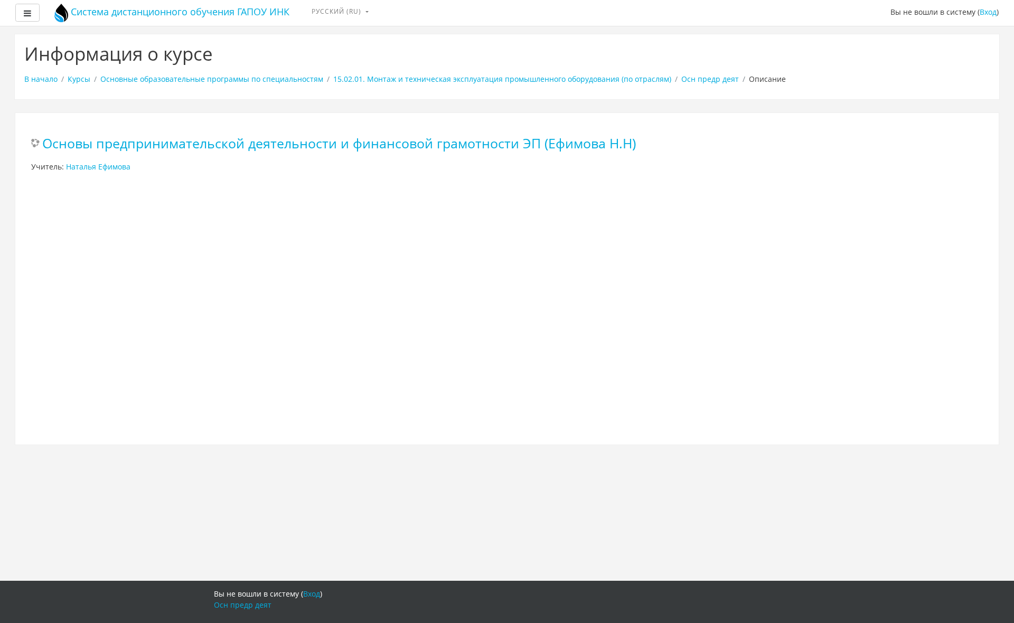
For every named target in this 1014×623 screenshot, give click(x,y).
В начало (41, 79)
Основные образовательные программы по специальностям (211, 79)
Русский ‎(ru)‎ (337, 11)
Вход (988, 12)
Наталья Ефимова (98, 167)
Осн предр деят (710, 79)
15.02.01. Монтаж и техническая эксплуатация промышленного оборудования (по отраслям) (502, 79)
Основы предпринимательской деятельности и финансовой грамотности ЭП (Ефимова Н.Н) (339, 144)
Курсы (79, 79)
